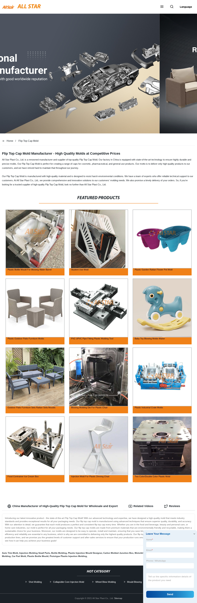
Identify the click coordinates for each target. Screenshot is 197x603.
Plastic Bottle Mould (37, 556)
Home (10, 141)
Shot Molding (35, 582)
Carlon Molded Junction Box (118, 553)
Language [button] (186, 6)
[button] (162, 7)
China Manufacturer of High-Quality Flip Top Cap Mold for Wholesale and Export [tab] (65, 506)
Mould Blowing (134, 582)
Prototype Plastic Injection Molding (68, 556)
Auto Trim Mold (10, 553)
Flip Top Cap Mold (28, 141)
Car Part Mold (19, 556)
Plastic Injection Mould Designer (85, 553)
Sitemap (118, 598)
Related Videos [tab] (143, 506)
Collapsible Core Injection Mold (68, 582)
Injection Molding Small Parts (34, 553)
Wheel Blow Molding (105, 582)
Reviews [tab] (174, 506)
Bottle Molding (59, 553)
